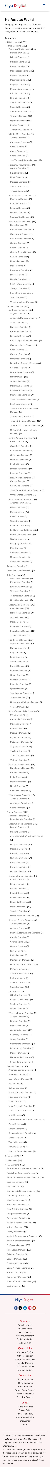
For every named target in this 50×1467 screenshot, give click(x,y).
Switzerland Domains (20, 1062)
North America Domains (19, 477)
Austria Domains (18, 1016)
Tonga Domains (15, 1137)
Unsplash (7, 1442)
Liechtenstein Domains (21, 1043)
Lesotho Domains (18, 208)
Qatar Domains (17, 688)
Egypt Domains (17, 172)
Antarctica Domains (16, 566)
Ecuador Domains (18, 525)
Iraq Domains (16, 652)
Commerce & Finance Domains (21, 1191)
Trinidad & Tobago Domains (23, 421)
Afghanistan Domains (20, 643)
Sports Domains (14, 1272)
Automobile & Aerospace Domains (23, 1177)
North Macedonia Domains (22, 964)
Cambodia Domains (19, 719)
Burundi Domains (18, 52)
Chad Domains (17, 146)
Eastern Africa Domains (19, 49)
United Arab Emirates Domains (24, 702)
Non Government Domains (19, 1240)
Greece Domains (18, 946)
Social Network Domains (18, 1268)
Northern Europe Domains (20, 876)
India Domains (17, 777)
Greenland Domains (19, 485)
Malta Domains (17, 955)
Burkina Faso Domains (20, 229)
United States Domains (21, 494)
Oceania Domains (15, 1066)
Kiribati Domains (16, 1088)
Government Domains (17, 1218)
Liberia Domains (17, 261)
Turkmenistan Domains (21, 595)
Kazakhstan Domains (20, 582)
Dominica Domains (19, 358)
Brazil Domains (17, 512)
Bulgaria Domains (18, 831)
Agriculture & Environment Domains (23, 1168)
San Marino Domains (20, 973)
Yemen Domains (17, 706)
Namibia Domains (18, 212)
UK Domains (14, 991)
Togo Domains (17, 297)
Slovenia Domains (18, 982)
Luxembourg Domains (20, 1048)
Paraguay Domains (19, 543)
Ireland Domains (18, 893)
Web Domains (13, 1286)
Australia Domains (17, 1074)
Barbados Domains (19, 331)
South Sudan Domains (20, 111)
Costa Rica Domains (19, 446)
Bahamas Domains (19, 327)
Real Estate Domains (17, 1249)
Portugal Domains (18, 969)
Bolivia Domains (17, 507)
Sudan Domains (17, 186)
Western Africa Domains (20, 221)
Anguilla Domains (18, 313)
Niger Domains (17, 274)
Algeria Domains (18, 168)
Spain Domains (17, 987)
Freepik (35, 1439)
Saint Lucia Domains (19, 404)
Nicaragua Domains (19, 468)
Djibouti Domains (18, 57)
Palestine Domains (19, 684)
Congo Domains (17, 151)
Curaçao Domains (18, 354)
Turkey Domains (17, 697)
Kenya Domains (17, 66)
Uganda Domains (18, 120)
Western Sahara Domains (22, 302)
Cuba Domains (17, 349)
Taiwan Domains (18, 635)
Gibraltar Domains (18, 995)
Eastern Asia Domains (18, 604)
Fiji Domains (14, 1083)
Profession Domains (16, 1245)
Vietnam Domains (18, 760)
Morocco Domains (18, 182)
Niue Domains (15, 1115)
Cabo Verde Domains (20, 234)
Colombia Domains (19, 521)
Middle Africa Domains (19, 134)
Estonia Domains (18, 879)
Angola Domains (18, 137)
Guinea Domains (18, 256)
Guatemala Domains (19, 455)
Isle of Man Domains (20, 999)
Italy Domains (16, 950)
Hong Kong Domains (20, 612)
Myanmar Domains (19, 737)
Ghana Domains (17, 247)
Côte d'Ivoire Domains (20, 238)
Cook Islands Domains (18, 1079)
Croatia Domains (18, 937)
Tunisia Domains (18, 191)
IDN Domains (11, 1160)
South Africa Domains (20, 217)
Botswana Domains (19, 199)
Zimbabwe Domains (19, 129)
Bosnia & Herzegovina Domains (25, 932)
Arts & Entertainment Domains (21, 1173)
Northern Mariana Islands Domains (24, 1119)
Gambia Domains (18, 243)
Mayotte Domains (18, 84)
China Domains (17, 608)
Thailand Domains (18, 751)
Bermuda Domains (19, 336)
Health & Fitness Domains (19, 1222)
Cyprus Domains (18, 941)
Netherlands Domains (20, 1057)
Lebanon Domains (18, 670)
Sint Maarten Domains (20, 416)
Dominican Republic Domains (24, 363)
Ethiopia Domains (18, 61)
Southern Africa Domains (20, 195)
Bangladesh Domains (20, 768)
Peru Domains (16, 548)
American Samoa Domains (20, 1070)
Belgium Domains (18, 1021)
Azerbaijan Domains (19, 803)
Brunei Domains (17, 714)
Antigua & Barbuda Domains (23, 318)
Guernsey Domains (19, 1034)
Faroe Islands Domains (21, 819)
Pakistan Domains (18, 679)
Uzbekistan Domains (20, 600)
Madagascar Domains (20, 70)
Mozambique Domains (20, 89)
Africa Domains (14, 45)
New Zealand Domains (19, 1110)
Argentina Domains (19, 502)
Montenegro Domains (20, 960)
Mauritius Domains (19, 79)
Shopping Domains (16, 1263)
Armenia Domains (18, 798)
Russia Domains (17, 862)
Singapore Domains (19, 746)
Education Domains (16, 1204)
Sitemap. (33, 1442)
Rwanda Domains (18, 98)
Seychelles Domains (19, 102)
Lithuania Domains (19, 902)
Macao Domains (17, 621)
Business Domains (15, 1182)
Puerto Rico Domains (20, 394)
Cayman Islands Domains (22, 345)
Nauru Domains (15, 1101)
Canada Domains (18, 481)
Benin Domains (17, 225)
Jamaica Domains (18, 381)
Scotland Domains (18, 1004)
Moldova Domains (18, 848)
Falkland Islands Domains (22, 530)
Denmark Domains (17, 815)
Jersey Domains (17, 1039)
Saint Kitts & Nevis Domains (23, 399)
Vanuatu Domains (16, 1146)
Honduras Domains (19, 459)
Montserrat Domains (19, 390)
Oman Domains (17, 675)
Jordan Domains (17, 661)
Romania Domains (18, 857)
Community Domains (16, 1195)
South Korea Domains (20, 631)
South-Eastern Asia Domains (22, 711)
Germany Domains (19, 1030)
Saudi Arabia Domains (20, 693)
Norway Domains (18, 906)
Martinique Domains (19, 385)
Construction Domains (17, 1200)
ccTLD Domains (12, 42)
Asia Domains (13, 575)
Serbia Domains (17, 978)
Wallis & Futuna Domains (20, 1151)
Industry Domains (15, 1227)
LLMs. (14, 1445)
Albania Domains (18, 923)
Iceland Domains (18, 888)
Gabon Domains (17, 155)
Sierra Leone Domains (20, 293)
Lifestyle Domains (15, 1231)
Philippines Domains (19, 742)
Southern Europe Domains (20, 920)
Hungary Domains (18, 844)
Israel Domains (17, 657)
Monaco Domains (18, 1052)
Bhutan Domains (18, 772)
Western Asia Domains (19, 795)
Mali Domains (16, 265)
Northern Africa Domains (20, 164)
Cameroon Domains (19, 142)
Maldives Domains (19, 781)
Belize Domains (17, 441)
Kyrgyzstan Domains (19, 586)
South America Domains (19, 499)
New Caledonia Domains (20, 1106)
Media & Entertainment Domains (22, 1236)
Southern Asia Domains (19, 764)
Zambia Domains (18, 125)
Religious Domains (15, 1254)
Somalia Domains (18, 107)
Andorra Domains (18, 928)
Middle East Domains (18, 640)
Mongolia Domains (19, 626)
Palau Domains (15, 1124)
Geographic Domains (16, 1213)
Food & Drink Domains (17, 1209)
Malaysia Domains (18, 733)
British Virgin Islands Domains (24, 340)
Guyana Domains (18, 539)
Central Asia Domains (18, 578)
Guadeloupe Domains (20, 372)
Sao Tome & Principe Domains (24, 160)
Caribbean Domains (17, 310)
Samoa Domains (16, 1128)
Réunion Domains (18, 93)
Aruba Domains (17, 322)
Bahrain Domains (18, 648)
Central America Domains (20, 438)
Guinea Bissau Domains (21, 252)
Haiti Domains (16, 376)
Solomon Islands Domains (20, 1133)
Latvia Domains (17, 897)
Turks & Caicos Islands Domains (25, 425)
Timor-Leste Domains (20, 755)
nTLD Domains (12, 1164)
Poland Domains (18, 853)
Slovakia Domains (18, 867)
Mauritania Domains (19, 270)
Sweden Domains (18, 911)
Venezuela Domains (19, 561)
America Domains (15, 306)
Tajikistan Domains (19, 591)
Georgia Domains (18, 807)
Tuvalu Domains (16, 1142)
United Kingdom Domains (22, 915)
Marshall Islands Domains (20, 1092)
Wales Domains (17, 1008)
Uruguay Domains (18, 557)
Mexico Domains (18, 464)
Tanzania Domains (18, 116)
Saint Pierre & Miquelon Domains (25, 490)
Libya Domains (17, 177)
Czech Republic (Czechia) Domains (26, 836)
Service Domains (14, 1258)
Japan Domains (17, 617)
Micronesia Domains (17, 1097)
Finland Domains (18, 884)
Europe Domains (14, 812)
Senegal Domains (18, 288)
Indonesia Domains (19, 723)
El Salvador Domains (20, 450)
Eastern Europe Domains (20, 823)
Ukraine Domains (18, 871)
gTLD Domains (12, 1155)
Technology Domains (16, 1277)
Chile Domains (17, 516)
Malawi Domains (18, 75)
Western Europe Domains (20, 1013)
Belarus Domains (18, 827)
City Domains (13, 1186)
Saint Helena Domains (20, 284)
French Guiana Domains (21, 534)
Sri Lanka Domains (19, 790)
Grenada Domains (18, 367)
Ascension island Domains (19, 570)
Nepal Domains (17, 786)
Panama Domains (18, 473)
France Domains (17, 1025)
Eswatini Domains (18, 203)
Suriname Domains (19, 552)
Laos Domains (17, 728)
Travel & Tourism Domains (19, 1281)
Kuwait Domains (18, 666)
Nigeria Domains (18, 279)
